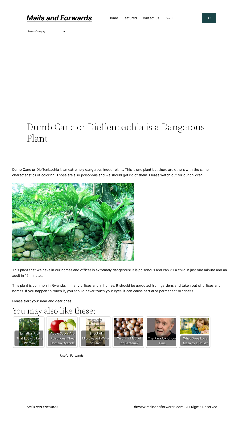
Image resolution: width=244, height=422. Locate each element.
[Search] (209, 18)
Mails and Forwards (59, 18)
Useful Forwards (71, 355)
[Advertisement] (122, 89)
